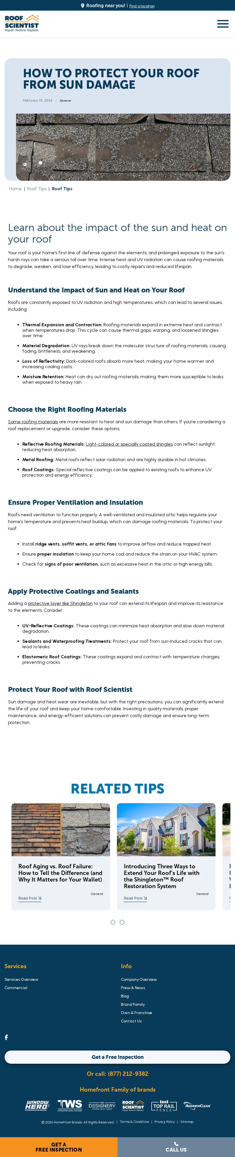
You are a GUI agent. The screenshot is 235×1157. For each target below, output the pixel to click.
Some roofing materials (33, 421)
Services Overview (21, 979)
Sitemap (186, 1122)
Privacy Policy (164, 1122)
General (65, 100)
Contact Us (131, 1021)
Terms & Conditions (134, 1122)
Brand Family (133, 1004)
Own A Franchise (136, 1012)
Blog (125, 996)
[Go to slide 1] (113, 922)
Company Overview (139, 979)
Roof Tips (36, 188)
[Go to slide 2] (122, 922)
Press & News (133, 987)
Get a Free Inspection (59, 1147)
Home (15, 188)
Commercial (16, 987)
